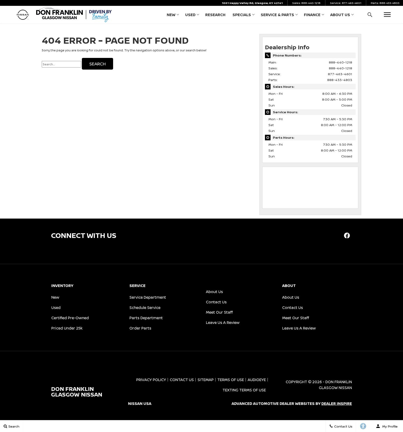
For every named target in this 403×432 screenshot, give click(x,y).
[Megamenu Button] (387, 14)
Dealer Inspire (336, 403)
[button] (370, 14)
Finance (312, 14)
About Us (340, 14)
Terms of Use (230, 379)
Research (215, 14)
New (171, 14)
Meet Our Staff (219, 312)
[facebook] (347, 235)
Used (190, 14)
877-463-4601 (340, 74)
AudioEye (257, 379)
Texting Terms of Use (244, 390)
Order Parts (140, 328)
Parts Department (146, 317)
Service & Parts (277, 14)
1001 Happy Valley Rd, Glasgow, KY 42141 (252, 3)
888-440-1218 (340, 62)
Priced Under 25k (67, 328)
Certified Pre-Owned (70, 317)
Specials (242, 14)
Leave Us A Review (223, 322)
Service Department (147, 297)
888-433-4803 (339, 80)
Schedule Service (144, 307)
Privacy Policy (151, 379)
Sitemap (206, 379)
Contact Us (216, 302)
